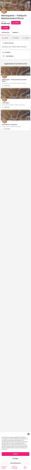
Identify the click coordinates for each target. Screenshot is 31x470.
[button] (28, 434)
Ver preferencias (15, 463)
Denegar (15, 458)
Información (5, 32)
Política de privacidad (15, 467)
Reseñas (15, 32)
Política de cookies (4, 467)
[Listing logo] (4, 11)
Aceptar (15, 454)
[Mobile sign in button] (29, 2)
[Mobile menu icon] (2, 2)
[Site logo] (8, 2)
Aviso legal (25, 467)
